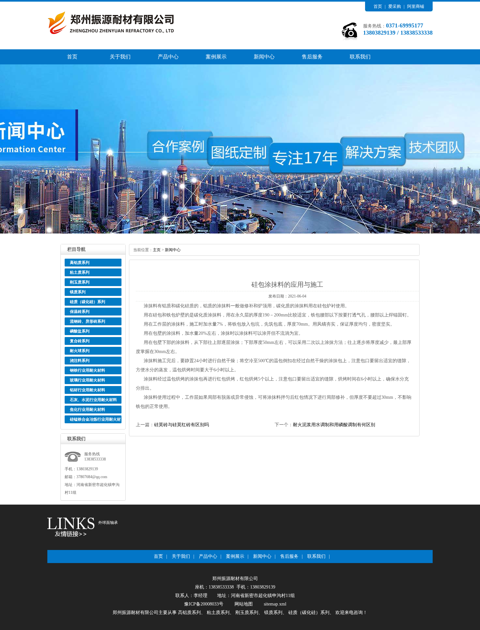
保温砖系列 (79, 311)
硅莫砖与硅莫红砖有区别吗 (181, 424)
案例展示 (216, 56)
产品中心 (168, 56)
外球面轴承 (108, 522)
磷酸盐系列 (79, 331)
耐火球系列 (79, 350)
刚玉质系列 (79, 282)
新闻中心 (264, 56)
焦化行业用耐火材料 (87, 409)
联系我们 (360, 56)
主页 (157, 250)
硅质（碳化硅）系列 (87, 301)
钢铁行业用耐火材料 (87, 370)
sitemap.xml (275, 604)
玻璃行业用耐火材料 (87, 380)
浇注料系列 (79, 360)
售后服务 (312, 56)
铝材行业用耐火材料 (87, 390)
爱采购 (394, 6)
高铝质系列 (79, 262)
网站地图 (243, 604)
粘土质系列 (79, 272)
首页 (378, 6)
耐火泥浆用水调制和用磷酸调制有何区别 (334, 424)
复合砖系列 (79, 341)
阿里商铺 (415, 6)
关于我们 (120, 56)
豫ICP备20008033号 (203, 604)
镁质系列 (78, 292)
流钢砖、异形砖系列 (87, 321)
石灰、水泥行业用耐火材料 (93, 399)
